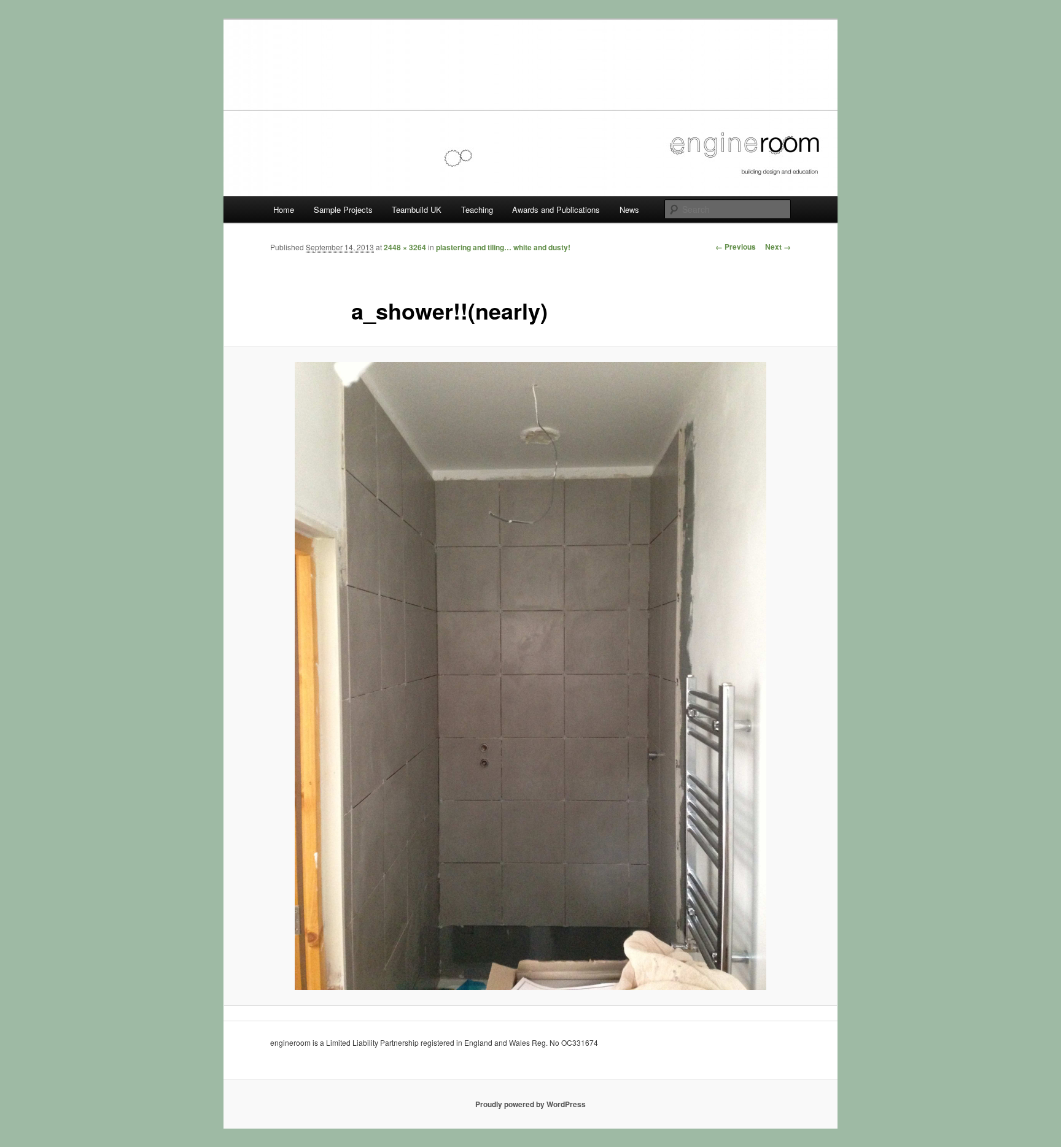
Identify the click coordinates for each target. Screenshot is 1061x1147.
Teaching (477, 209)
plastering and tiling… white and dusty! (503, 247)
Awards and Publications (556, 209)
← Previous (735, 246)
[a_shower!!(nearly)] (530, 676)
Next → (778, 246)
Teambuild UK (416, 209)
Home (283, 209)
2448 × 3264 (405, 247)
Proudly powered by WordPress (530, 1104)
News (629, 209)
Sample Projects (343, 209)
